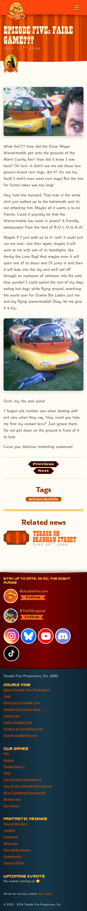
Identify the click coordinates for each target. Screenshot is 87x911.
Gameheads (12, 856)
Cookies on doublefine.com (23, 729)
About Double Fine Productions (27, 690)
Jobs (7, 696)
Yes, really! (44, 893)
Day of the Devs (15, 824)
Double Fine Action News (22, 709)
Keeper (9, 760)
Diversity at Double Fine (22, 703)
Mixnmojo (11, 843)
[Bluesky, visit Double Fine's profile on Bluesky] (28, 636)
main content (60, 573)
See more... (12, 806)
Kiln (6, 753)
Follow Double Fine (18, 722)
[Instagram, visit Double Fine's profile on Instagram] (11, 636)
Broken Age (12, 799)
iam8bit (9, 830)
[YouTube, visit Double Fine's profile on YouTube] (46, 636)
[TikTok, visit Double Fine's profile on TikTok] (11, 653)
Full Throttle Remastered (22, 779)
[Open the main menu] (76, 7)
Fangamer (11, 837)
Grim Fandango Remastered (25, 793)
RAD (7, 773)
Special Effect (14, 863)
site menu (39, 573)
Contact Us (11, 716)
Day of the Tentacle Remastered (28, 786)
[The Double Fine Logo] (16, 10)
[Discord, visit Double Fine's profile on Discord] (63, 636)
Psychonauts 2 (14, 766)
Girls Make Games (17, 850)
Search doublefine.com (20, 735)
